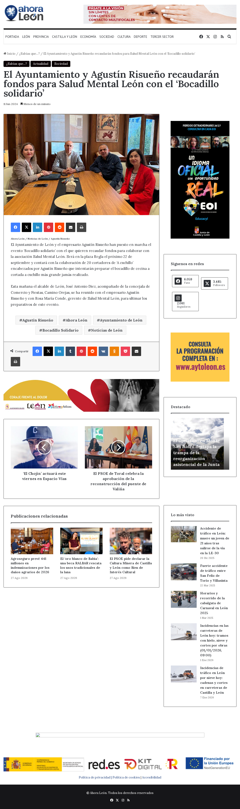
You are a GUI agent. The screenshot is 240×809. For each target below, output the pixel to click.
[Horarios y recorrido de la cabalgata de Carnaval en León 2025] (184, 599)
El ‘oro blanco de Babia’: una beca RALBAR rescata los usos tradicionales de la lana (80, 565)
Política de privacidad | (95, 777)
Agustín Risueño (37, 320)
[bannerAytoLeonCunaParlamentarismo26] (200, 381)
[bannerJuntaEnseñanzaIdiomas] (200, 238)
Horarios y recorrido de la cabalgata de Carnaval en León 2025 (214, 603)
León (26, 37)
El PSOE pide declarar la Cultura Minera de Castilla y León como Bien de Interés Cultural (131, 565)
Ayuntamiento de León (121, 320)
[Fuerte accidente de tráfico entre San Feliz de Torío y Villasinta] (184, 571)
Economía (88, 37)
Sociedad (106, 37)
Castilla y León (64, 37)
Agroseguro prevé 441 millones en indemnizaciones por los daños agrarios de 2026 (30, 565)
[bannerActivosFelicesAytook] (81, 395)
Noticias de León (107, 330)
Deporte (140, 37)
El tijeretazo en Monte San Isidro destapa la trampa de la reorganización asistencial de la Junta (196, 452)
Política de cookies (126, 777)
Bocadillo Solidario (60, 330)
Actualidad (40, 64)
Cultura (124, 37)
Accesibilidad (151, 777)
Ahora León (76, 320)
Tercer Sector (162, 37)
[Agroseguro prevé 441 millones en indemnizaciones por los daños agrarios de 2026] (32, 541)
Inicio (10, 54)
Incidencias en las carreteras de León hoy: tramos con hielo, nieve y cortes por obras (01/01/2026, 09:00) (214, 640)
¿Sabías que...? (29, 54)
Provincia (41, 37)
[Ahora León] (25, 12)
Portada (12, 37)
